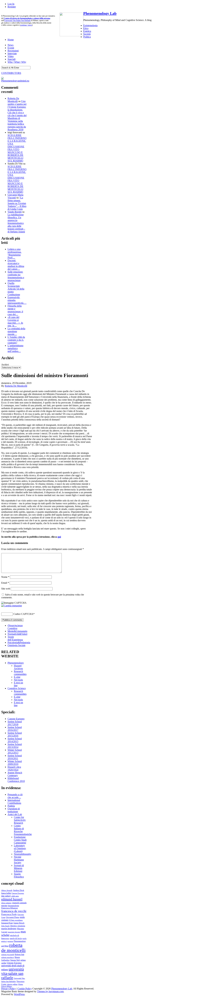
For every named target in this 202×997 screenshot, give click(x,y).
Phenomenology (16, 662)
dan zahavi (6, 896)
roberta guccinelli (7, 954)
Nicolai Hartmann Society (19, 860)
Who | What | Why (17, 62)
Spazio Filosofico (19, 875)
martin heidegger (8, 928)
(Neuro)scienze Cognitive (15, 627)
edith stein (15, 896)
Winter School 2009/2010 (15, 762)
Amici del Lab (15, 814)
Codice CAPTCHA (23, 614)
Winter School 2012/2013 (15, 751)
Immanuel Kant (7, 923)
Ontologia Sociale (16, 645)
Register (12, 6)
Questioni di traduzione (14, 810)
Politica (87, 36)
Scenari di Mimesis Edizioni (19, 868)
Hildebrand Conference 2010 (16, 779)
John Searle (5, 926)
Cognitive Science (17, 688)
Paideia (11, 805)
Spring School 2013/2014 (15, 745)
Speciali (11, 59)
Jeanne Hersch (18, 923)
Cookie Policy (25, 988)
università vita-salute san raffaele (12, 973)
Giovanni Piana (12, 917)
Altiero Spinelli (6, 890)
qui (59, 536)
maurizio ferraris (14, 932)
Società (87, 34)
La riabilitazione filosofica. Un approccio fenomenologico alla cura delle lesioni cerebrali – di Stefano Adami (16, 223)
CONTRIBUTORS (11, 73)
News (10, 45)
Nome (5, 577)
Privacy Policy (8, 988)
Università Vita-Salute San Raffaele (17, 20)
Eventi (11, 47)
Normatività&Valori (17, 634)
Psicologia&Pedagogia (19, 642)
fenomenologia (13, 906)
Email (5, 582)
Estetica (87, 31)
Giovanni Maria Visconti (15, 196)
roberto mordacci (7, 957)
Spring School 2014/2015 (15, 740)
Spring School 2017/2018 (15, 723)
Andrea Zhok (18, 890)
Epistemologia (90, 25)
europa (4, 905)
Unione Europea (14, 963)
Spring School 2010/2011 (15, 757)
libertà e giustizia (17, 926)
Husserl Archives (18, 667)
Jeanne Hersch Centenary (15, 774)
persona (10, 941)
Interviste (12, 53)
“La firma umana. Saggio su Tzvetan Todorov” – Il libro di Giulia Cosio (17, 203)
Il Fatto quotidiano (16, 920)
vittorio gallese (12, 984)
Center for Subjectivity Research (20, 820)
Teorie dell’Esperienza (15, 638)
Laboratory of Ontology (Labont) (20, 848)
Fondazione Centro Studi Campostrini (20, 840)
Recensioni (13, 50)
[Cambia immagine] (11, 605)
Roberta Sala (19, 954)
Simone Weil (15, 960)
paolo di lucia (16, 938)
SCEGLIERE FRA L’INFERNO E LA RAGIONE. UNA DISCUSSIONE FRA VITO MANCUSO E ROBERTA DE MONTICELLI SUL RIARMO (17, 148)
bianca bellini (6, 893)
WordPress (19, 994)
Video (11, 56)
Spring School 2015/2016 (15, 734)
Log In (11, 4)
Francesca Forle (9, 914)
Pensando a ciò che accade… (15, 796)
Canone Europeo (16, 718)
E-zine (17, 677)
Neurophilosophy (22, 854)
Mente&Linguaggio (17, 631)
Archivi (5, 364)
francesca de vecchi (13, 911)
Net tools (18, 679)
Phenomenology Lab (99, 13)
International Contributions (14, 801)
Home (11, 39)
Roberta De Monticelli (13, 100)
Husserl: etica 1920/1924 (14, 768)
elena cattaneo (6, 903)
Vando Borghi (15, 211)
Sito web (5, 588)
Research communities (20, 672)
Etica (85, 28)
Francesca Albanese (9, 908)
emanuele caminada (19, 903)
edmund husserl (11, 899)
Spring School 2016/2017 (15, 728)
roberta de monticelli (13, 947)
